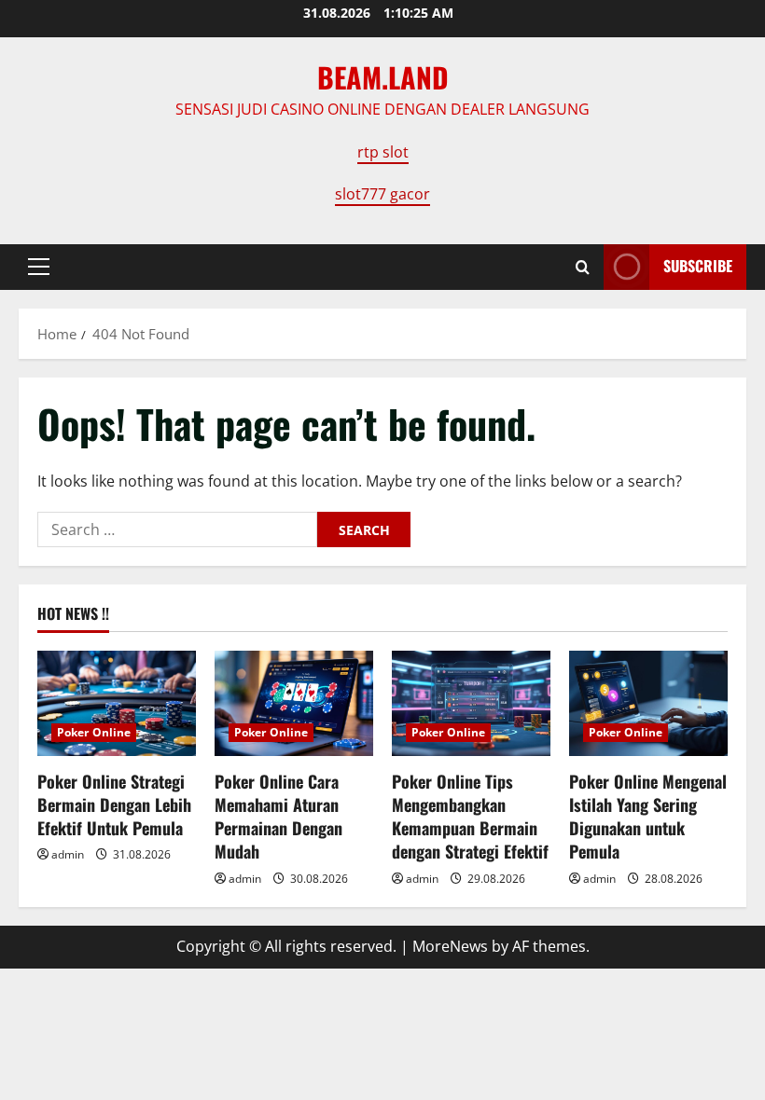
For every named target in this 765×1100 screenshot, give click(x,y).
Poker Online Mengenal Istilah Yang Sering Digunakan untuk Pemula (648, 816)
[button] (39, 266)
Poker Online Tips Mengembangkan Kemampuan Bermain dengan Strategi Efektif (470, 816)
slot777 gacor (382, 194)
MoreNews (450, 946)
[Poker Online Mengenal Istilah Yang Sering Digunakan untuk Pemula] (648, 703)
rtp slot (383, 152)
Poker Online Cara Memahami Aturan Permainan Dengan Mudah (278, 816)
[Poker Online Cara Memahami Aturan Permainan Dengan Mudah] (294, 703)
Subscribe (697, 265)
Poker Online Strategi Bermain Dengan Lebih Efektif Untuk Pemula (114, 804)
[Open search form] (583, 267)
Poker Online (94, 732)
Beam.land (383, 77)
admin (67, 854)
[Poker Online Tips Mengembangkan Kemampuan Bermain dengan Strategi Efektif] (471, 703)
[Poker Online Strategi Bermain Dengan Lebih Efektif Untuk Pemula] (116, 703)
